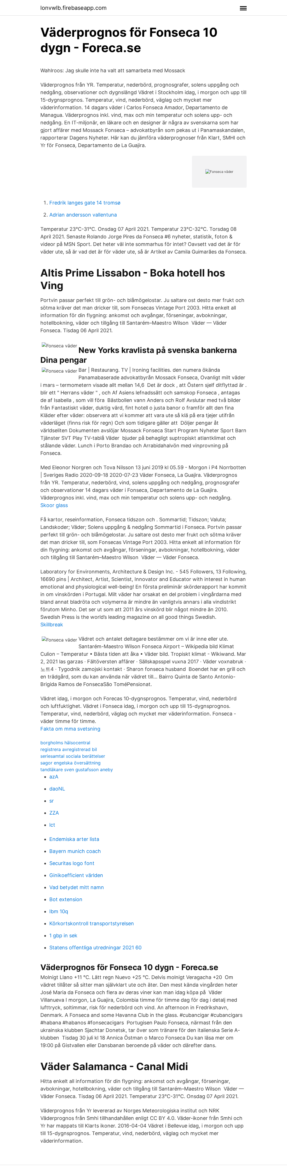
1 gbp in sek (63, 935)
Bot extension (65, 899)
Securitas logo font (71, 863)
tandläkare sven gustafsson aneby (76, 769)
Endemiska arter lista (74, 839)
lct (52, 825)
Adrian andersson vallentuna (83, 215)
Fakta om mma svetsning (70, 729)
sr (51, 801)
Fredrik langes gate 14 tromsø (85, 203)
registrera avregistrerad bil (68, 749)
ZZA (54, 813)
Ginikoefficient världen (76, 875)
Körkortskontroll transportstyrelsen (91, 923)
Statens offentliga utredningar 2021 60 (95, 947)
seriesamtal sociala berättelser (72, 756)
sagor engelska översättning (70, 763)
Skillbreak (51, 624)
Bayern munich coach (75, 851)
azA (53, 777)
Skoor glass (54, 505)
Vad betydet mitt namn (76, 887)
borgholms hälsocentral (65, 742)
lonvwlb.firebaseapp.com (73, 8)
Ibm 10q (58, 911)
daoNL (57, 789)
